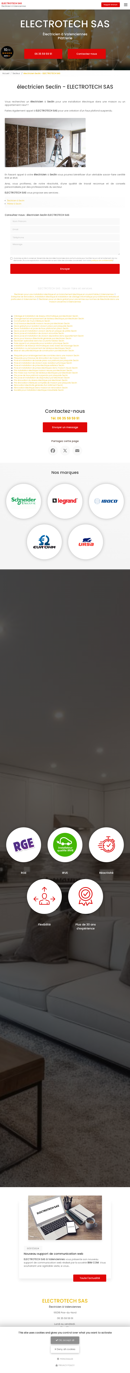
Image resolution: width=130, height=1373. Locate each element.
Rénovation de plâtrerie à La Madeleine (68, 1254)
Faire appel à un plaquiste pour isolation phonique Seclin (41, 343)
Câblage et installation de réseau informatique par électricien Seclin (46, 316)
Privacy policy (66, 1365)
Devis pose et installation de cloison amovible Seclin (39, 333)
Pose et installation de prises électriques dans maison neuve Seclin (46, 367)
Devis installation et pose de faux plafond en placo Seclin (41, 328)
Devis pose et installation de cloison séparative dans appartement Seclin (49, 335)
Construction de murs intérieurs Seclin (32, 321)
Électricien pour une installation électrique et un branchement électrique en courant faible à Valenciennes (64, 294)
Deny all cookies (65, 1349)
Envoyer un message (65, 427)
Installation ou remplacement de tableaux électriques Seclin (42, 348)
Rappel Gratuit (110, 4)
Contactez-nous (86, 54)
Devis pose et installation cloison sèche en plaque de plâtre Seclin (45, 331)
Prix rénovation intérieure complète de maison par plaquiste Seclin (45, 382)
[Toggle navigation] (125, 5)
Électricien (11, 200)
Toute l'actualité (107, 1278)
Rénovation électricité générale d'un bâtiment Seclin (38, 385)
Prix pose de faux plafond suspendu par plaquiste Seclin (41, 375)
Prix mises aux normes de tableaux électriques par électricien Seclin (46, 372)
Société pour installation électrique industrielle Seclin (39, 390)
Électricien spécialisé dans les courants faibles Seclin (39, 340)
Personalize (66, 1358)
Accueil (5, 73)
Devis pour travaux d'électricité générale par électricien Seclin (42, 338)
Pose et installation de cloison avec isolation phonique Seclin (43, 363)
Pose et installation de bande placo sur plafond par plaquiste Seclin (46, 360)
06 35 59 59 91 (43, 54)
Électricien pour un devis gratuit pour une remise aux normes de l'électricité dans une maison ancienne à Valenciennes (79, 300)
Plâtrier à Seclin (14, 203)
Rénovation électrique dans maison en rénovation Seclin (41, 387)
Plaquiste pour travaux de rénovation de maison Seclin (40, 358)
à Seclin (20, 200)
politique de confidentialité (102, 260)
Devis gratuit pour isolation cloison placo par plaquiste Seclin (43, 326)
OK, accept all (66, 1340)
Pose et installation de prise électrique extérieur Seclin (39, 365)
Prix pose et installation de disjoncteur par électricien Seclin (42, 377)
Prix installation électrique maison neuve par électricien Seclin (43, 370)
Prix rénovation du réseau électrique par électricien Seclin (41, 380)
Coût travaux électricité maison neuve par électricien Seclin (42, 323)
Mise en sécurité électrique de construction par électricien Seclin (44, 350)
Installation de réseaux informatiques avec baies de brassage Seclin (46, 345)
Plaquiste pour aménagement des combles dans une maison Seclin (46, 355)
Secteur (16, 73)
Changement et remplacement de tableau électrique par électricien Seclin (49, 318)
